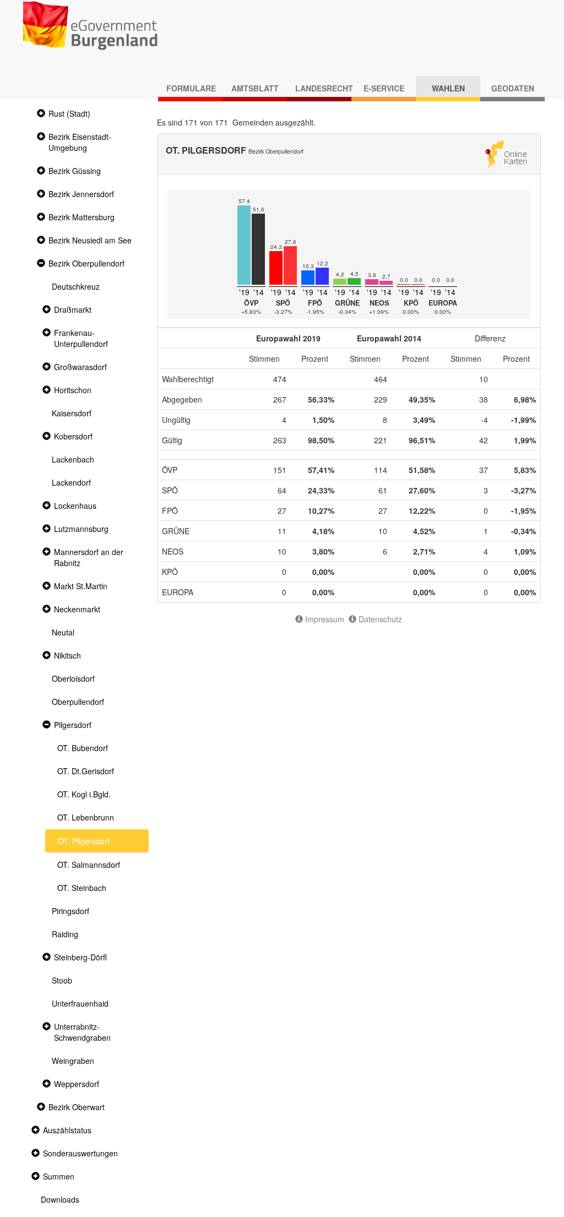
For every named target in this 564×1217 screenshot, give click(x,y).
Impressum (323, 618)
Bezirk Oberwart (76, 1106)
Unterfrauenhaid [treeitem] (80, 1003)
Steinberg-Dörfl (80, 957)
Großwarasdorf (80, 366)
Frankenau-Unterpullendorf (81, 338)
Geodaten (512, 88)
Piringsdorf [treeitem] (70, 910)
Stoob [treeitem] (62, 980)
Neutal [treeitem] (63, 632)
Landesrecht (323, 88)
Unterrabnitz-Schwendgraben (82, 1032)
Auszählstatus (67, 1129)
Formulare (191, 88)
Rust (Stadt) (69, 113)
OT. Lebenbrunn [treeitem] (85, 817)
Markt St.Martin (80, 585)
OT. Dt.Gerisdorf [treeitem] (85, 770)
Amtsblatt (255, 88)
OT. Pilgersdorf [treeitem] (84, 840)
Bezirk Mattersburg (81, 216)
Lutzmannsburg (81, 528)
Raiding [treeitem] (65, 933)
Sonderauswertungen (80, 1153)
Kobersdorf (73, 436)
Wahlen (448, 88)
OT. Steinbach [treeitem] (81, 887)
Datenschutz (379, 618)
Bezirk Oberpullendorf (86, 263)
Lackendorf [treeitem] (71, 482)
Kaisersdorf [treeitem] (71, 413)
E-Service (384, 88)
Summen (58, 1176)
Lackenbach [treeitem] (73, 459)
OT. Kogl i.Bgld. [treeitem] (84, 794)
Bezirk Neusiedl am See (90, 240)
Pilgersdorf (72, 724)
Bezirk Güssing (74, 170)
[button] (39, 113)
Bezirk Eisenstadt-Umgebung (79, 142)
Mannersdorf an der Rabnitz (88, 557)
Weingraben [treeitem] (73, 1060)
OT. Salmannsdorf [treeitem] (88, 864)
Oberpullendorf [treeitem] (78, 701)
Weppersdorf (76, 1083)
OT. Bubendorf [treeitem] (82, 747)
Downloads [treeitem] (60, 1199)
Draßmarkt (72, 309)
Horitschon (72, 389)
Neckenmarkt (77, 609)
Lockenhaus (75, 505)
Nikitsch (67, 655)
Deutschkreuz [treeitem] (76, 286)
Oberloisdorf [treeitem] (73, 678)
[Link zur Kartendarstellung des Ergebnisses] (506, 152)
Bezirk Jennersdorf (81, 193)
